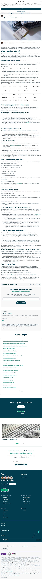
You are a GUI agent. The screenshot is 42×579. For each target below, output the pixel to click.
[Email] (39, 284)
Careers (4, 512)
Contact (4, 513)
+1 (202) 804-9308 (7, 481)
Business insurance (26, 497)
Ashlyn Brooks (11, 16)
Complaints (3, 535)
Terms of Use (4, 574)
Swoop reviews (5, 517)
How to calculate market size (8, 382)
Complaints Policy (15, 575)
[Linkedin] (36, 284)
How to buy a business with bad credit (10, 370)
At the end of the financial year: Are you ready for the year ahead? (15, 341)
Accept (21, 8)
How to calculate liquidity (8, 380)
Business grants (5, 499)
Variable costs (4, 114)
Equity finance (5, 501)
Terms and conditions (4, 528)
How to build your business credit (9, 367)
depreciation (19, 183)
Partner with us (5, 515)
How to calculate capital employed (9, 375)
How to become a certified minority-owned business (13, 365)
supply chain (30, 241)
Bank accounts (25, 499)
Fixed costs (3, 143)
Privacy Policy (23, 11)
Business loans (5, 497)
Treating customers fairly (5, 530)
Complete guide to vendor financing (10, 350)
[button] (40, 1)
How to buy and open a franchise (9, 372)
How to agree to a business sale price (10, 363)
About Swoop (5, 510)
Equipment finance (26, 501)
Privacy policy (3, 525)
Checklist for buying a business (9, 348)
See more (21, 391)
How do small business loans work (9, 358)
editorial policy (24, 328)
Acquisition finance (26, 503)
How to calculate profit (7, 384)
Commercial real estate (7, 503)
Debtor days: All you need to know (9, 353)
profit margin (5, 130)
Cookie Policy (19, 11)
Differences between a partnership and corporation (13, 355)
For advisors (24, 477)
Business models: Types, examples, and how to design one (14, 343)
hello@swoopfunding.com (9, 571)
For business (24, 474)
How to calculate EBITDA (8, 377)
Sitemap (24, 510)
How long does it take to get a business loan (11, 360)
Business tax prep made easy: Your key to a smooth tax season (15, 346)
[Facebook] (33, 284)
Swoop (6, 268)
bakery (27, 122)
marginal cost (37, 214)
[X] (31, 284)
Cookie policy (3, 523)
